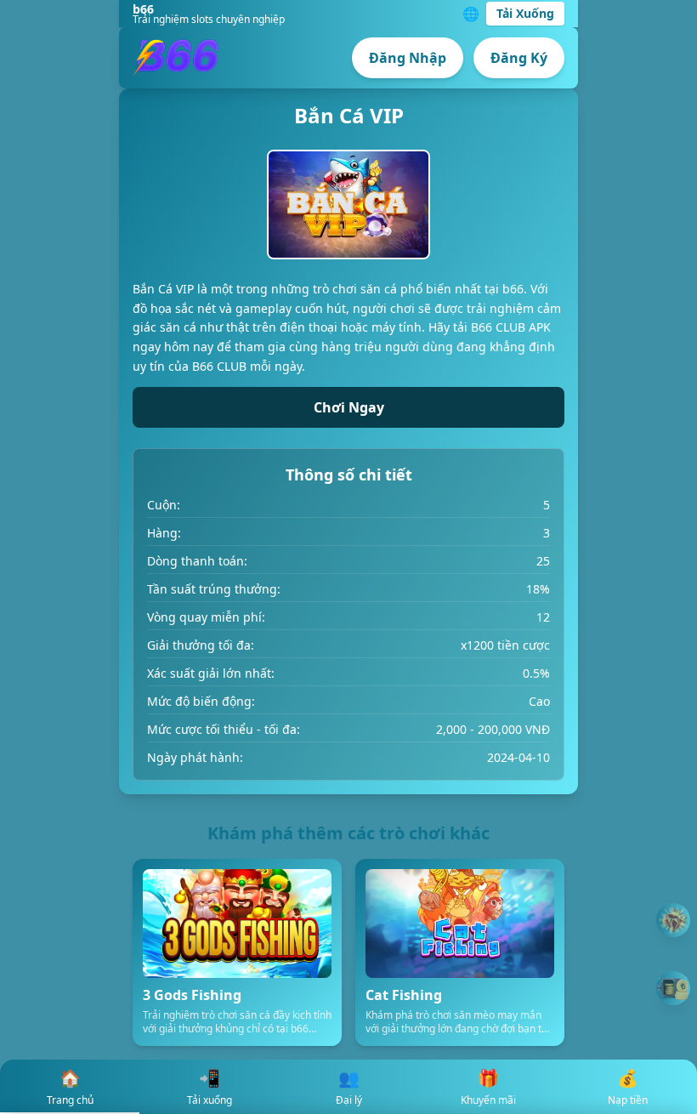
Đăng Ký (518, 57)
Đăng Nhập (407, 57)
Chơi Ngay (349, 407)
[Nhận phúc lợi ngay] (673, 988)
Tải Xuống (525, 13)
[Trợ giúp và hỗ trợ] (673, 920)
